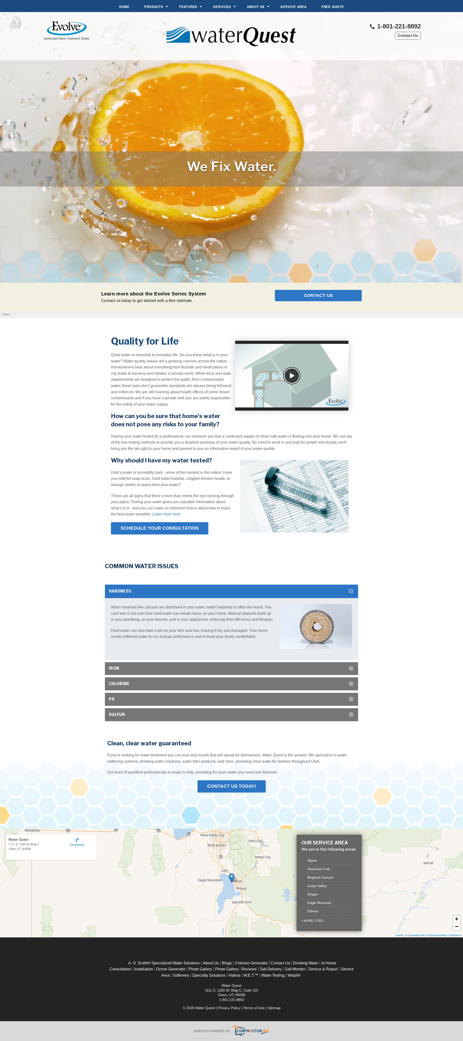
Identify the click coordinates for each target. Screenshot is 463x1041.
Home (124, 6)
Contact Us (408, 35)
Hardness (120, 591)
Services (222, 6)
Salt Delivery (271, 969)
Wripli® (294, 975)
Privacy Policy (229, 1008)
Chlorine (119, 683)
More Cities (313, 920)
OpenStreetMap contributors (445, 935)
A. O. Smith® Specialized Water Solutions (164, 963)
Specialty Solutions (208, 975)
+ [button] (456, 919)
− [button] (456, 926)
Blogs (227, 963)
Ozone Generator (170, 969)
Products (153, 6)
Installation (143, 969)
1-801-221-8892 (398, 26)
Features (188, 6)
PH (112, 699)
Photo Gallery (200, 969)
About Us (256, 6)
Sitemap (273, 1008)
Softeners (181, 975)
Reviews (249, 969)
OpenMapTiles (416, 935)
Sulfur (117, 714)
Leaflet (399, 935)
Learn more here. (166, 514)
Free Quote (332, 6)
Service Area (293, 6)
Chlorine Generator (251, 963)
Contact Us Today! (231, 786)
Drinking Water (305, 963)
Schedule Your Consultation (160, 528)
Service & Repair (323, 969)
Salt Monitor (295, 969)
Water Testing (273, 975)
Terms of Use (254, 1008)
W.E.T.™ (251, 975)
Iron (114, 668)
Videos (234, 975)
